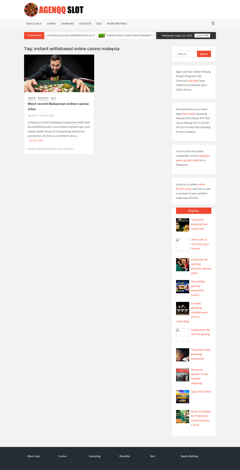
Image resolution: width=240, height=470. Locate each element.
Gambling (67, 23)
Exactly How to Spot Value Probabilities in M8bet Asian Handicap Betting (144, 35)
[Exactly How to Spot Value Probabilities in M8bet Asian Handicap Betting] (95, 35)
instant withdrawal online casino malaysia (50, 148)
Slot (99, 23)
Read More (36, 140)
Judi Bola (193, 80)
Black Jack (34, 23)
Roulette (85, 23)
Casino (51, 23)
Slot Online (189, 113)
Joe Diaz (32, 115)
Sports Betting (117, 23)
